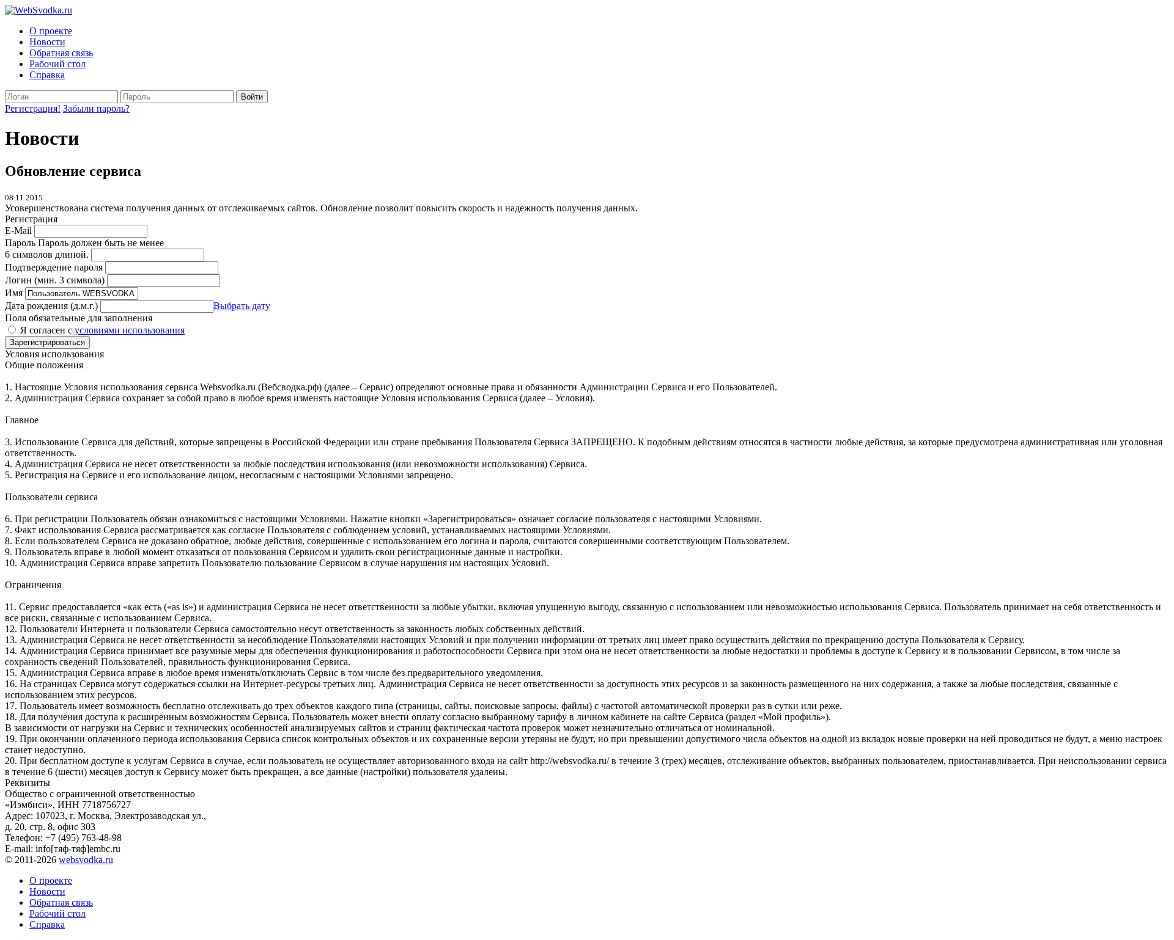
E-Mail (18, 230)
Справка (47, 75)
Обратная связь (61, 53)
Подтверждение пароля (54, 267)
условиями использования (130, 330)
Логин (55, 280)
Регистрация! (33, 108)
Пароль (20, 243)
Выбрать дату (241, 306)
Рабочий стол (57, 64)
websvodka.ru (86, 859)
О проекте (50, 31)
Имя (14, 293)
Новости (47, 42)
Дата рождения (51, 306)
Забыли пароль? (96, 108)
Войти (252, 96)
